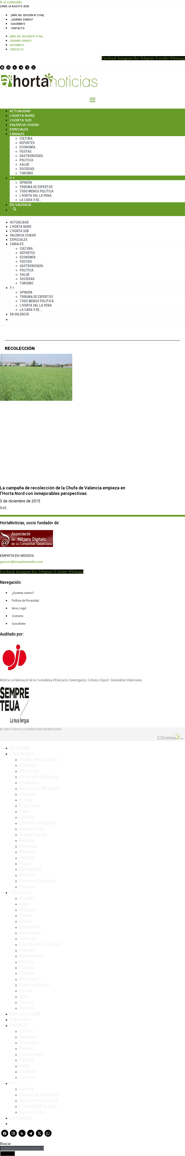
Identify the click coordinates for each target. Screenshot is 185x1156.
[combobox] (22, 1148)
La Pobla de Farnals (38, 823)
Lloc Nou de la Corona (40, 944)
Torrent (26, 1002)
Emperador (29, 805)
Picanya (26, 973)
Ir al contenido (11, 2)
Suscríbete (18, 24)
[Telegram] (21, 67)
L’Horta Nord (22, 115)
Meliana (26, 840)
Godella (26, 817)
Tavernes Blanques (37, 881)
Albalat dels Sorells (38, 759)
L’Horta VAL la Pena (36, 195)
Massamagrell (32, 834)
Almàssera (29, 782)
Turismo (26, 173)
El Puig (26, 800)
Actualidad (20, 111)
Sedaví (25, 990)
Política (26, 160)
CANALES (19, 1025)
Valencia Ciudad (24, 124)
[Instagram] (8, 67)
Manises (27, 950)
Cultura (26, 138)
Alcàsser (27, 910)
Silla (23, 996)
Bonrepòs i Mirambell (39, 788)
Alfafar (26, 921)
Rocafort (27, 875)
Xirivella (27, 1008)
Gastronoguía (31, 156)
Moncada (28, 846)
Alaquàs (26, 898)
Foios (24, 811)
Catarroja (28, 938)
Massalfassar (32, 829)
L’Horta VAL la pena (38, 1106)
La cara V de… (30, 200)
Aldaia (25, 915)
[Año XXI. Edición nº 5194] (27, 15)
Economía (27, 147)
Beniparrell (29, 927)
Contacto (18, 28)
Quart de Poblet (34, 985)
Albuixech (28, 771)
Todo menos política (36, 191)
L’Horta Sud (21, 120)
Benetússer (30, 933)
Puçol (24, 863)
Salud (24, 164)
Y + (12, 178)
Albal (24, 904)
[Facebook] (2, 67)
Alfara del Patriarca (38, 777)
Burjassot (28, 794)
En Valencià (20, 204)
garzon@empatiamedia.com (21, 562)
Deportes (27, 143)
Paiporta (27, 967)
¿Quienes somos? (22, 19)
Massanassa (30, 956)
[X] (27, 67)
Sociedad (27, 169)
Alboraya (27, 765)
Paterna (26, 857)
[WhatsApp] (33, 67)
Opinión (26, 182)
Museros (27, 852)
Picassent (28, 979)
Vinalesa (27, 886)
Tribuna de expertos (36, 187)
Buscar (15, 209)
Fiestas (26, 151)
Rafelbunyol (30, 869)
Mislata (26, 962)
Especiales (19, 129)
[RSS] (15, 67)
